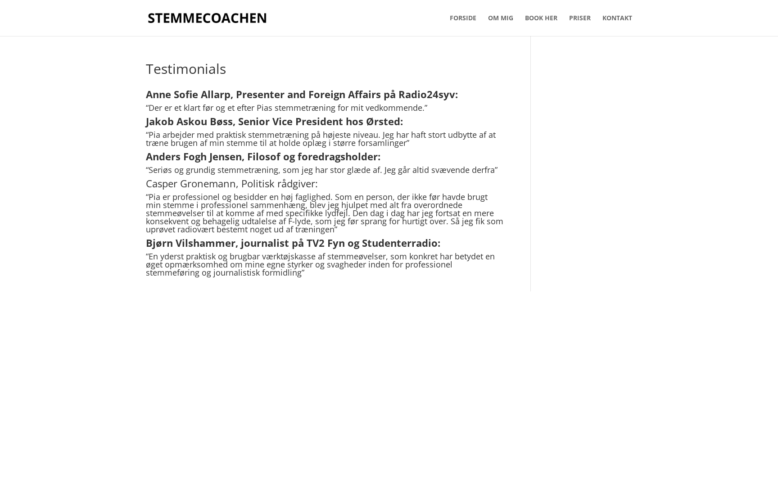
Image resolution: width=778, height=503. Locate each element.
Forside (463, 18)
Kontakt (617, 18)
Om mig (500, 18)
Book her (541, 18)
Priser (580, 18)
